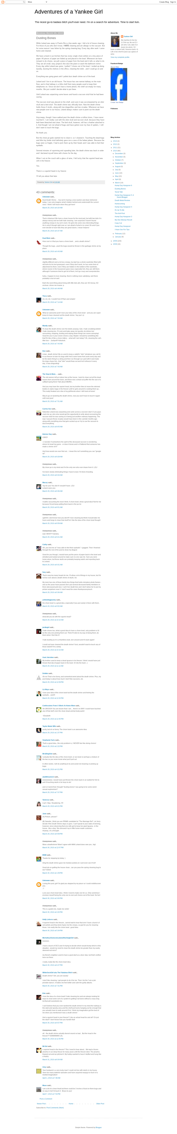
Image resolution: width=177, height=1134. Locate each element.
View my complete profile (120, 57)
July (117, 170)
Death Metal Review (122, 200)
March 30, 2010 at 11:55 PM (52, 1039)
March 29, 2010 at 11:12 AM (52, 666)
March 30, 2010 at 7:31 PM (52, 986)
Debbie (45, 673)
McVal (44, 1046)
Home (71, 1104)
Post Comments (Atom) (55, 1108)
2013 (115, 141)
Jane (44, 814)
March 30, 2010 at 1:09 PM (52, 873)
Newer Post (41, 1104)
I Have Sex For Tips (122, 230)
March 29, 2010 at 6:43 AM (52, 251)
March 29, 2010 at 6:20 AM (52, 208)
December (119, 153)
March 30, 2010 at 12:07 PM (52, 848)
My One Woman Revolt (123, 220)
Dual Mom (46, 238)
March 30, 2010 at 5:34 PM (52, 931)
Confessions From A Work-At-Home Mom (58, 706)
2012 (115, 144)
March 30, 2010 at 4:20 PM (52, 912)
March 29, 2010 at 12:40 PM (52, 719)
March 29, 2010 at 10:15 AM (52, 650)
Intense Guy (47, 434)
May (117, 176)
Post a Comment (46, 1099)
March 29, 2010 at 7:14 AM (52, 302)
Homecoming (120, 204)
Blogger (98, 1127)
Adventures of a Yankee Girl (69, 12)
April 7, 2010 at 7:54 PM (51, 1094)
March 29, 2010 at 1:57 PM (52, 733)
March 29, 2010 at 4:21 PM (52, 769)
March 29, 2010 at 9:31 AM (52, 565)
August (118, 166)
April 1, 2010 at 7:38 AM (51, 1078)
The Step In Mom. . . (50, 374)
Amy (44, 1067)
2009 (115, 241)
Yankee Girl (128, 36)
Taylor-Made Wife (49, 726)
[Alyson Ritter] (119, 100)
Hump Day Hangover (123, 226)
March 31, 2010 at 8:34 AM (52, 1060)
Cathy (44, 544)
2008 (115, 244)
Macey (45, 483)
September (119, 163)
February (118, 234)
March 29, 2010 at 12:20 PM (52, 698)
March (117, 183)
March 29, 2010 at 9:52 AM (52, 606)
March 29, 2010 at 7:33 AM (52, 318)
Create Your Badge (117, 102)
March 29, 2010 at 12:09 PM (52, 682)
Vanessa (45, 800)
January (118, 237)
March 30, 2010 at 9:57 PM (52, 1023)
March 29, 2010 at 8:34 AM (52, 475)
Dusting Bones (120, 189)
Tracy (44, 296)
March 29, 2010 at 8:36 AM (52, 491)
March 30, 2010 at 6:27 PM (52, 965)
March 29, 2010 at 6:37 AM (52, 231)
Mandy (45, 326)
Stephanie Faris (48, 740)
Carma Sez (46, 409)
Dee (44, 351)
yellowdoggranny (49, 600)
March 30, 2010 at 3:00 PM (52, 898)
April (117, 179)
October (118, 160)
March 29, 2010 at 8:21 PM (52, 806)
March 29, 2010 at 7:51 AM (52, 401)
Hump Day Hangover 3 (123, 217)
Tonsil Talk (119, 192)
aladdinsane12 (48, 777)
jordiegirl (45, 627)
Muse (44, 1085)
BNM (44, 855)
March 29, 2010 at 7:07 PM (52, 792)
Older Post (100, 1104)
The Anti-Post (120, 213)
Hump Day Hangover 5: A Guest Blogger (124, 196)
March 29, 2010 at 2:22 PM (52, 746)
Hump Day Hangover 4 (123, 207)
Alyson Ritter (115, 67)
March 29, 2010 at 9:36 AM (52, 592)
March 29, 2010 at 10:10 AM (52, 620)
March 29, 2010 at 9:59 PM (52, 834)
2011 (115, 148)
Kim (44, 993)
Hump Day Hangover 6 (123, 185)
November (119, 157)
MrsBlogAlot (47, 754)
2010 (115, 151)
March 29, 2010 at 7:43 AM (52, 344)
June (117, 173)
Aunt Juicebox (48, 657)
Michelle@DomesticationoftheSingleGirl (58, 938)
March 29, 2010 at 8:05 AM (52, 427)
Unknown (46, 197)
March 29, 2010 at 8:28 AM (52, 457)
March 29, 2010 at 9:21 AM (52, 537)
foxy (44, 572)
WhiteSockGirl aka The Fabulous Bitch (57, 973)
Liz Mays (45, 689)
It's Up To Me (119, 210)
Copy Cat (118, 223)
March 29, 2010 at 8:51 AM (52, 507)
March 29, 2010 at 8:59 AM (52, 523)
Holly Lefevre (47, 919)
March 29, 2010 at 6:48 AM (52, 288)
